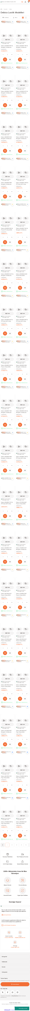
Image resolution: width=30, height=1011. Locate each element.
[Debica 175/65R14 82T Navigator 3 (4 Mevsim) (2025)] (22, 529)
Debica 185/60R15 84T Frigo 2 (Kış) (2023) (21, 822)
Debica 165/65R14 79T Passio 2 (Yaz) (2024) (21, 685)
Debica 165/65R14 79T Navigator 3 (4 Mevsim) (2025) (6, 548)
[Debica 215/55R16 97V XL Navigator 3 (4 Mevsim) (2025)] (22, 72)
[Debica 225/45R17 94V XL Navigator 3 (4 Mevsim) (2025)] (22, 209)
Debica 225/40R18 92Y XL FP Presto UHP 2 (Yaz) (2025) (7, 320)
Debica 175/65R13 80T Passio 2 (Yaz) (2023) (21, 594)
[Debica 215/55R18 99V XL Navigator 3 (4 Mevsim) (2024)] (7, 27)
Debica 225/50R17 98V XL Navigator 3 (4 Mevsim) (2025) (22, 46)
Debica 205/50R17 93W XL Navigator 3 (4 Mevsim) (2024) (7, 92)
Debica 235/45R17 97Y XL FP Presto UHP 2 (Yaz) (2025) (7, 503)
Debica (10, 9)
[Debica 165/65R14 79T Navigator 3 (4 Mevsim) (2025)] (7, 529)
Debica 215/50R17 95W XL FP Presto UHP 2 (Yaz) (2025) (22, 183)
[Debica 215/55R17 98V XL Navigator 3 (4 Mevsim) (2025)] (22, 118)
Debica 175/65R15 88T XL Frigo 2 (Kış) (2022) (22, 777)
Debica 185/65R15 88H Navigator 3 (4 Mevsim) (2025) (21, 366)
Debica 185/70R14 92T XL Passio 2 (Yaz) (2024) (7, 685)
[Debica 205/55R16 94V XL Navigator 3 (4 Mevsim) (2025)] (22, 392)
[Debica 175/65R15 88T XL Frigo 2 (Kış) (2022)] (22, 757)
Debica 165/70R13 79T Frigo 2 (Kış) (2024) (6, 777)
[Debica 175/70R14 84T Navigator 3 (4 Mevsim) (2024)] (7, 712)
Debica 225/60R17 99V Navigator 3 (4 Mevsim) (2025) (6, 411)
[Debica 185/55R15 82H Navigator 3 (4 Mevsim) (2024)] (7, 118)
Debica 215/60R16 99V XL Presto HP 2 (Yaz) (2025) (7, 229)
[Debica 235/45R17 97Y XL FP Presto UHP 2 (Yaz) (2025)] (7, 483)
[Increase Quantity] (13, 55)
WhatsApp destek (23, 1008)
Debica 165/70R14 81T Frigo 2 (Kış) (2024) (21, 731)
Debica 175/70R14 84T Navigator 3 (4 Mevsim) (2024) (6, 731)
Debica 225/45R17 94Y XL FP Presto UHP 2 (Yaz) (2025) (22, 457)
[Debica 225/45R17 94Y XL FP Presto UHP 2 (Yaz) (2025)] (22, 438)
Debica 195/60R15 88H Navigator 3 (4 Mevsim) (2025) (6, 457)
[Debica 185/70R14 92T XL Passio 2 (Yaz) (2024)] (7, 666)
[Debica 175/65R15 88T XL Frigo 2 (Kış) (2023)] (7, 803)
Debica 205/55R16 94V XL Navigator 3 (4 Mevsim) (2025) (22, 411)
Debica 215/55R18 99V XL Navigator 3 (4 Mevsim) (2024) (7, 46)
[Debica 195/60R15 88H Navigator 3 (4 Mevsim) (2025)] (7, 438)
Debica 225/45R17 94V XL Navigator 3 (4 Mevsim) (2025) (22, 229)
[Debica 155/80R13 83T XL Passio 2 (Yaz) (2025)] (7, 346)
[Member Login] (25, 2)
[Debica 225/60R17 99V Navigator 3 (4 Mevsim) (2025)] (7, 392)
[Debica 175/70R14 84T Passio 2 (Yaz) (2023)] (7, 620)
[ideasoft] (7, 1010)
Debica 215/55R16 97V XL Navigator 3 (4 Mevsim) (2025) (22, 92)
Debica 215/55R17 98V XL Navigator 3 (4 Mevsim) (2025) (22, 137)
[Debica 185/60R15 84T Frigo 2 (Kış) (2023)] (22, 803)
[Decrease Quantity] (2, 55)
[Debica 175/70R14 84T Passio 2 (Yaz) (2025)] (22, 483)
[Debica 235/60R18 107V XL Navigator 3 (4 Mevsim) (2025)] (7, 255)
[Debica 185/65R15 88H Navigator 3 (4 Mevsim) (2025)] (22, 346)
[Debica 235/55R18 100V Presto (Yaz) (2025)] (22, 255)
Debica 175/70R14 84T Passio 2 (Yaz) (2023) (6, 640)
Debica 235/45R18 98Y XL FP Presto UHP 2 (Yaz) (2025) (22, 320)
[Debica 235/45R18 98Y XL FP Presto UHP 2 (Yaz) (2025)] (22, 301)
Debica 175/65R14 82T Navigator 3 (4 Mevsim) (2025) (21, 548)
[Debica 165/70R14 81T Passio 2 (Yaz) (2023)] (7, 575)
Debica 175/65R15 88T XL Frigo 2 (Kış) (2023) (7, 822)
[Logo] (8, 1)
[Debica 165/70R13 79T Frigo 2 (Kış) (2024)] (7, 757)
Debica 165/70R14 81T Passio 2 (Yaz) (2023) (6, 594)
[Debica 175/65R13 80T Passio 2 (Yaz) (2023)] (22, 575)
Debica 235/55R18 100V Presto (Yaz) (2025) (21, 274)
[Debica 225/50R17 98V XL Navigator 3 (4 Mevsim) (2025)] (22, 27)
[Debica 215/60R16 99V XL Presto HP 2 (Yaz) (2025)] (7, 209)
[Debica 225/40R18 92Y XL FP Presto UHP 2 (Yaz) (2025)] (7, 301)
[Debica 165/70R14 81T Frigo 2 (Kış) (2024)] (22, 712)
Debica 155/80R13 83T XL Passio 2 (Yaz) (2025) (7, 366)
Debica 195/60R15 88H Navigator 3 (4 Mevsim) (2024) (6, 183)
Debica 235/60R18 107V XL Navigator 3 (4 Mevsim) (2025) (7, 274)
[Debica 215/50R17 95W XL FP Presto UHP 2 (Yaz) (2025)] (22, 164)
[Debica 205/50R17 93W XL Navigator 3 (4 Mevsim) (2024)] (7, 72)
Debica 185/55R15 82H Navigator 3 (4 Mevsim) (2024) (6, 137)
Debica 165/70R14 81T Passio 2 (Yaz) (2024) (21, 640)
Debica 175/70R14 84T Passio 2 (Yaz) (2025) (21, 503)
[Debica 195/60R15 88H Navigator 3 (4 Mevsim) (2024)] (7, 164)
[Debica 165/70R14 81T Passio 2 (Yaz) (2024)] (22, 620)
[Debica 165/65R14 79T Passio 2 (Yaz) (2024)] (22, 666)
